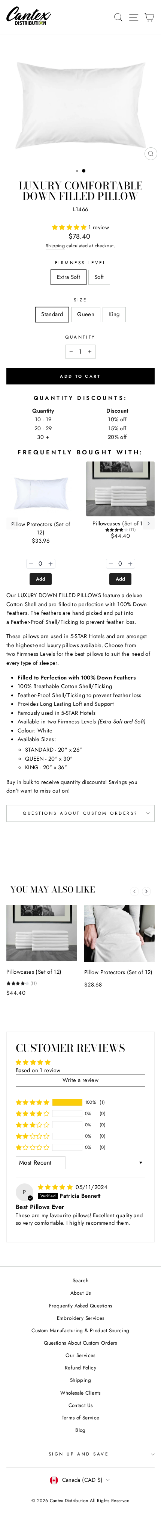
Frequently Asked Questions (80, 1305)
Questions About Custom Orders (80, 1343)
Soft (99, 277)
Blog (80, 1430)
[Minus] (31, 563)
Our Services (80, 1355)
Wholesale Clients (80, 1392)
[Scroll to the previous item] (12, 523)
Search (80, 1280)
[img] (56, 1187)
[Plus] (50, 563)
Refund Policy (80, 1367)
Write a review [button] (80, 1080)
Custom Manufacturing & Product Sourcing (80, 1330)
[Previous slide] (134, 891)
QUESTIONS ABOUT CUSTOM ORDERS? (80, 813)
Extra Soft (68, 277)
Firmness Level (80, 262)
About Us (80, 1293)
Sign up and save (79, 1454)
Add (41, 579)
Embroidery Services (80, 1318)
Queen (85, 314)
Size (80, 300)
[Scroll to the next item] (149, 523)
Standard (52, 314)
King (114, 314)
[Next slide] (146, 891)
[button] (70, 227)
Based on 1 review (38, 1070)
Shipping (55, 245)
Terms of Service (81, 1417)
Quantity (80, 337)
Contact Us (81, 1405)
